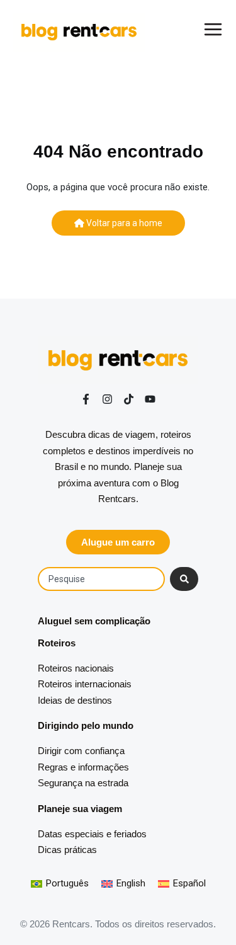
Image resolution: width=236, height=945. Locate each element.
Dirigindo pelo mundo (85, 725)
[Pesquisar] (184, 579)
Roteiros (57, 643)
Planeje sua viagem (80, 808)
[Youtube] (150, 399)
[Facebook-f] (85, 399)
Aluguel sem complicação (94, 621)
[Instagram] (107, 399)
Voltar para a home (123, 223)
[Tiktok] (128, 399)
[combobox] (101, 579)
